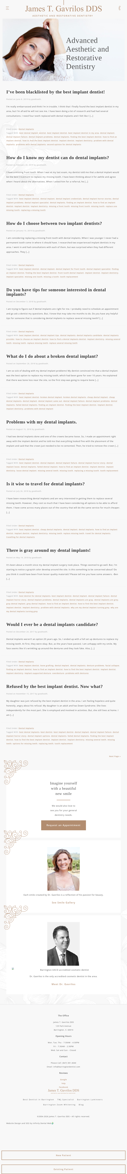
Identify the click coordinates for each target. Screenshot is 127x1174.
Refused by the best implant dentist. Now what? (54, 686)
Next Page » (115, 756)
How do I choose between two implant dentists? (54, 223)
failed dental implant (47, 467)
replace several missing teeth (63, 343)
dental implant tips (49, 335)
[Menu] (7, 8)
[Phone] (119, 8)
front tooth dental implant (71, 273)
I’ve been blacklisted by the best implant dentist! (55, 91)
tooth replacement (69, 277)
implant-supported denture (38, 673)
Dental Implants (26, 129)
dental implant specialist (37, 202)
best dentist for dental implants (34, 596)
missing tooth (98, 206)
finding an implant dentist (79, 202)
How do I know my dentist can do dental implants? (57, 157)
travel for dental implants (97, 533)
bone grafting (47, 665)
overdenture (58, 673)
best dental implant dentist (32, 133)
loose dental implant (26, 470)
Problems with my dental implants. (41, 421)
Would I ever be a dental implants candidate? (52, 624)
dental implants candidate (89, 335)
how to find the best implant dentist (40, 140)
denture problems (95, 665)
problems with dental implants (31, 144)
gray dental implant (15, 603)
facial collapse (112, 665)
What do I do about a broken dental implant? (52, 356)
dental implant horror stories (97, 199)
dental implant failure (17, 137)
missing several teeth (48, 470)
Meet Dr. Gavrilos (64, 984)
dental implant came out (50, 401)
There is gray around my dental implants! (48, 550)
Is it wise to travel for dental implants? (45, 483)
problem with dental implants (55, 607)
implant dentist (66, 140)
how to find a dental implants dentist (68, 339)
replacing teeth (46, 743)
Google (63, 1079)
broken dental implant (51, 397)
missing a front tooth (59, 206)
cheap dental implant (97, 397)
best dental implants (29, 732)
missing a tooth (51, 277)
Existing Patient (63, 1169)
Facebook (63, 1087)
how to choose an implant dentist (32, 339)
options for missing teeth (25, 743)
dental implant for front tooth (70, 269)
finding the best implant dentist (86, 137)
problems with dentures (77, 673)
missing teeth (19, 343)
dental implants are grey (106, 600)
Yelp (64, 1083)
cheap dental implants (51, 529)
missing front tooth (80, 206)
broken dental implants (74, 397)
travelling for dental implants (20, 537)
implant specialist (15, 277)
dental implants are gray (81, 600)
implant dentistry (84, 140)
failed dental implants (26, 405)
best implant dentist (57, 133)
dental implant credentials (69, 199)
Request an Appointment (64, 825)
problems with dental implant (39, 409)
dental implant (107, 133)
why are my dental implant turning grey (90, 607)
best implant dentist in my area (83, 133)
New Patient (63, 1155)
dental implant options (39, 736)
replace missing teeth (37, 343)
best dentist (46, 732)
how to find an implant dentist (74, 467)
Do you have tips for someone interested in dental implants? (56, 292)
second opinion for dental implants (64, 144)
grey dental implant (36, 603)
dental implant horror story (91, 463)
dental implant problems (41, 137)
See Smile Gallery (63, 902)
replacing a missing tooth (33, 210)
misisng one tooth (33, 277)
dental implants (61, 137)
